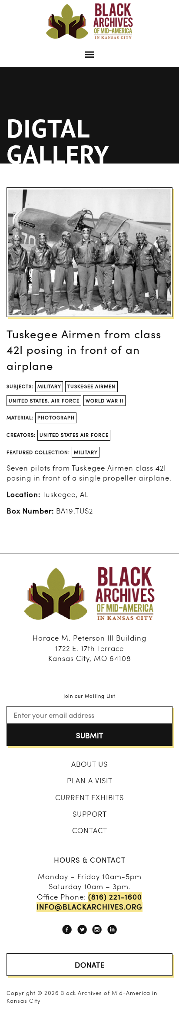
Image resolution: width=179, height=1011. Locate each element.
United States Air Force (74, 434)
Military (49, 386)
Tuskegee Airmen (91, 386)
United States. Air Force (44, 400)
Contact (89, 830)
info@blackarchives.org (89, 907)
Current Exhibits (89, 797)
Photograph (56, 417)
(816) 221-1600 (115, 897)
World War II (104, 400)
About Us (89, 764)
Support (90, 813)
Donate (90, 964)
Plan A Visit (90, 780)
